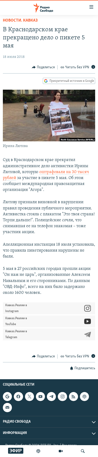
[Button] (43, 67)
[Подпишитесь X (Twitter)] (29, 396)
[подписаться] (7, 407)
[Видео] (61, 451)
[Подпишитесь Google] (7, 396)
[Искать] (83, 451)
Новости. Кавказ (20, 20)
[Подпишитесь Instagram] (62, 396)
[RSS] (73, 396)
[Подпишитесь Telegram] (51, 396)
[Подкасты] (84, 396)
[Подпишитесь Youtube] (40, 396)
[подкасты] (38, 451)
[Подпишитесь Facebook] (18, 396)
